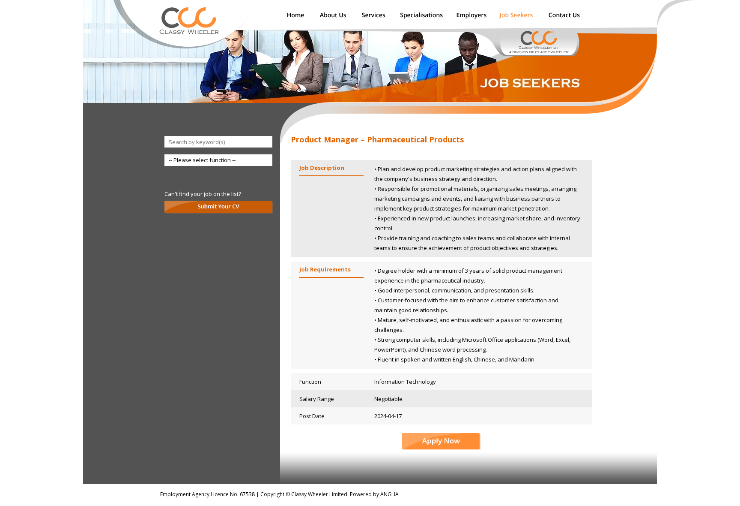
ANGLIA (389, 494)
